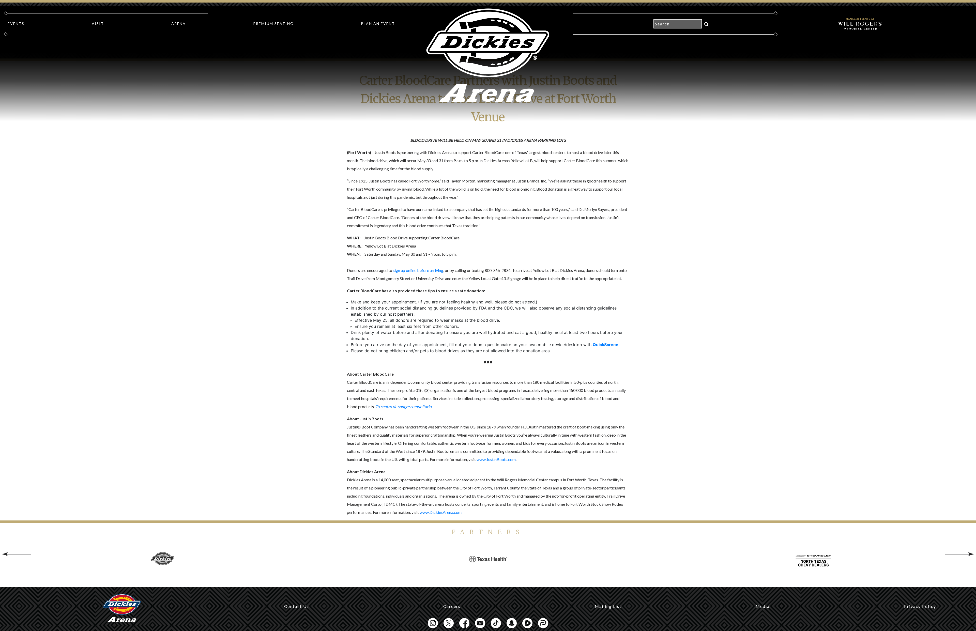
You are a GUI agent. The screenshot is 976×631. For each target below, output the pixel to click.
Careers (452, 606)
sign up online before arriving (418, 270)
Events (16, 23)
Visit (98, 23)
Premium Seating (273, 23)
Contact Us (296, 606)
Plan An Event (378, 23)
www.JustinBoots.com (496, 459)
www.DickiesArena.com (441, 512)
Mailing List (608, 606)
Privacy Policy (920, 606)
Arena (178, 23)
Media (763, 606)
